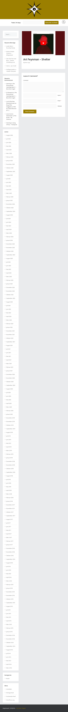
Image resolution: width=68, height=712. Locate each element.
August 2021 (9, 345)
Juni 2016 (8, 570)
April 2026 (8, 150)
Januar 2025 (9, 200)
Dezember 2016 (10, 548)
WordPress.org (10, 700)
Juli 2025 (8, 179)
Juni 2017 (8, 526)
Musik (7, 678)
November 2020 (10, 378)
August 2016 (9, 563)
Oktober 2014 (9, 642)
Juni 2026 (8, 142)
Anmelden (9, 689)
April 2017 (8, 534)
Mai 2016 (8, 573)
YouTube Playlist (21, 708)
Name (60, 95)
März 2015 (9, 624)
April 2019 (8, 447)
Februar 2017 (9, 541)
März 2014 (9, 668)
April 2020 (8, 403)
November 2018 (10, 465)
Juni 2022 (8, 309)
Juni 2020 (8, 396)
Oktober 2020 (9, 381)
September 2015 (10, 602)
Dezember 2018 (10, 461)
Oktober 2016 (9, 555)
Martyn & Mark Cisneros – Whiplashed (10, 53)
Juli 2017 (8, 523)
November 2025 (10, 164)
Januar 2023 (9, 284)
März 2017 (9, 537)
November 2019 (10, 421)
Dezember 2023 (10, 244)
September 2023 (10, 255)
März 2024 (9, 233)
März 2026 (9, 153)
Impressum (6, 708)
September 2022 (10, 298)
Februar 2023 (9, 280)
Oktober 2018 (9, 468)
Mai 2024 (8, 226)
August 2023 (9, 258)
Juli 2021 (8, 349)
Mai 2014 (8, 660)
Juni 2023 (8, 265)
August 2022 (9, 302)
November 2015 (10, 595)
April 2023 (8, 273)
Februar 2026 (9, 157)
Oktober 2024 (9, 207)
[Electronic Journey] (34, 17)
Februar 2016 (9, 584)
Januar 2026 (9, 160)
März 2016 (9, 581)
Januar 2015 (9, 631)
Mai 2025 (8, 186)
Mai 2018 (8, 487)
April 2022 (8, 316)
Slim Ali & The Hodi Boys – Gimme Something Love (11, 60)
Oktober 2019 (9, 425)
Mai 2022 (8, 313)
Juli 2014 (8, 653)
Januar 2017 (9, 544)
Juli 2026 (8, 139)
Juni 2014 (8, 657)
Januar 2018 (9, 501)
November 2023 (10, 247)
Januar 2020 (9, 414)
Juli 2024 (8, 218)
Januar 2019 (9, 458)
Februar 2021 (9, 367)
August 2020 (9, 389)
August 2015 (9, 606)
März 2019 (9, 450)
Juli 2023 (8, 262)
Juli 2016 (8, 566)
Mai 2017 (8, 530)
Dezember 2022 (10, 287)
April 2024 (8, 229)
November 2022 (10, 291)
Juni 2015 (8, 613)
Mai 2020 (8, 400)
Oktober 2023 (9, 251)
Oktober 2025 (9, 168)
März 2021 (9, 363)
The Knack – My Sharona (11, 117)
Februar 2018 (9, 497)
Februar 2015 (9, 628)
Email (59, 100)
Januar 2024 (9, 240)
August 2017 (9, 519)
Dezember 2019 (10, 418)
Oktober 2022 (9, 294)
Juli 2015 (8, 610)
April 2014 (8, 664)
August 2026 (9, 135)
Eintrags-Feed (10, 693)
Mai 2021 (8, 356)
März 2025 (9, 193)
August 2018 (9, 476)
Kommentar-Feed (11, 696)
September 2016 (10, 559)
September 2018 (10, 472)
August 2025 (9, 175)
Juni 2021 (8, 352)
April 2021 (8, 360)
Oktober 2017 (9, 512)
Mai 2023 (8, 269)
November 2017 (10, 508)
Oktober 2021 (9, 338)
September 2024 (10, 211)
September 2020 (10, 385)
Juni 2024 (8, 222)
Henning (8, 83)
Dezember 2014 (10, 635)
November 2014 (10, 639)
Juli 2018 (8, 479)
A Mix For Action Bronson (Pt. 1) (11, 108)
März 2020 (9, 407)
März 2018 (9, 494)
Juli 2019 (8, 436)
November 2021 (10, 334)
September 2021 (10, 342)
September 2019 (10, 429)
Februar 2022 (9, 323)
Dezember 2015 (10, 592)
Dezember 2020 (10, 374)
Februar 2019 (9, 454)
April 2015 (8, 621)
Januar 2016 (9, 588)
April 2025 (8, 189)
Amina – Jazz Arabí (11, 66)
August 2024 (9, 215)
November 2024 (10, 204)
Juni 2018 (8, 483)
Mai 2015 (8, 617)
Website (60, 106)
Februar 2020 (9, 410)
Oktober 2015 (9, 599)
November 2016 (10, 552)
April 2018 (8, 490)
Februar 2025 (9, 197)
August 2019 (9, 432)
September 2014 (10, 646)
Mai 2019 (8, 443)
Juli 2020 (8, 392)
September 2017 (10, 516)
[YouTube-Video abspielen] (43, 43)
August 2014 (9, 650)
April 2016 (8, 577)
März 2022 (9, 320)
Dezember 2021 (10, 331)
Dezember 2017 (10, 505)
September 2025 (10, 171)
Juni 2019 (8, 439)
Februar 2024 (9, 236)
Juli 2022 (8, 305)
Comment (25, 80)
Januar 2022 (9, 327)
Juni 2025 (8, 182)
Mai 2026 (8, 146)
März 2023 (9, 276)
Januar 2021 (9, 371)
